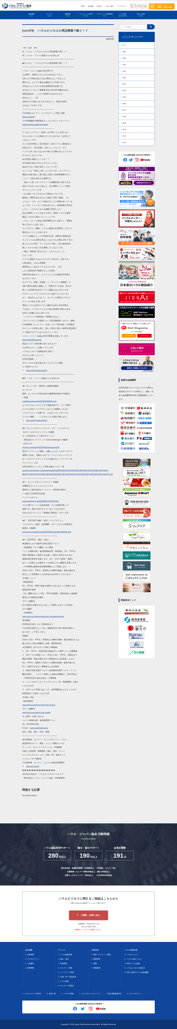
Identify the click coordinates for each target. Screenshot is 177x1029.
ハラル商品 (122, 15)
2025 (124, 58)
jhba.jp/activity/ (28, 117)
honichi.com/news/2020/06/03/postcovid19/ (40, 447)
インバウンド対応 (67, 972)
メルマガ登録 (129, 335)
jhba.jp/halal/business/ (31, 340)
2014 (124, 129)
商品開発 (63, 963)
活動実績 (67, 15)
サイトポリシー (135, 994)
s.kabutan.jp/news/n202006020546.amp (39, 401)
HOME (83, 6)
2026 (124, 52)
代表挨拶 (30, 955)
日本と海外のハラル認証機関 (137, 972)
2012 (124, 142)
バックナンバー (144, 335)
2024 (124, 65)
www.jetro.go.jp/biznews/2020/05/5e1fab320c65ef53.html (46, 532)
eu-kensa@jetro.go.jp (39, 728)
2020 (124, 91)
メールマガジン (122, 6)
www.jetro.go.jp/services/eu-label (36, 713)
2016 (124, 116)
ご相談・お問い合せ (90, 915)
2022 (124, 78)
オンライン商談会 (67, 986)
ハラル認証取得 (66, 955)
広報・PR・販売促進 (68, 977)
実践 (95, 963)
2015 (124, 123)
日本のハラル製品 (133, 963)
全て (124, 45)
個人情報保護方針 (114, 994)
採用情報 (30, 968)
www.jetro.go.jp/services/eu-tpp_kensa (38, 705)
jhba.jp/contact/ (32, 766)
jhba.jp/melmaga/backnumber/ (35, 125)
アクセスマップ (33, 959)
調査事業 (96, 959)
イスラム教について (134, 959)
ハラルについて (132, 955)
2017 (124, 110)
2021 (124, 84)
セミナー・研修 (66, 968)
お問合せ (99, 6)
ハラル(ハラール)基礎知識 (104, 15)
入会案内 (30, 963)
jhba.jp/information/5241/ (36, 371)
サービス (49, 15)
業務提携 (96, 968)
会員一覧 (52, 994)
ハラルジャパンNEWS (85, 15)
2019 (124, 97)
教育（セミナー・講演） (102, 955)
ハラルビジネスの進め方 (136, 968)
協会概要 (91, 6)
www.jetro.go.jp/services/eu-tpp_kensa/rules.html (43, 617)
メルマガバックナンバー (91, 994)
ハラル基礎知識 (131, 950)
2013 (124, 136)
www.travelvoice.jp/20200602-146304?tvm (40, 501)
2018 (124, 103)
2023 (124, 71)
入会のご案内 (109, 6)
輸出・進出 (64, 959)
